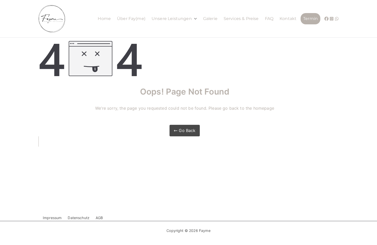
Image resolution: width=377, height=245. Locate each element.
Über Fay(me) (131, 18)
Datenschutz (79, 218)
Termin (310, 18)
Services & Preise (241, 18)
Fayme (205, 230)
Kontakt (288, 18)
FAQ (269, 18)
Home (104, 18)
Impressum (52, 218)
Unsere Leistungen (172, 18)
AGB (99, 218)
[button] (194, 19)
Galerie (210, 18)
